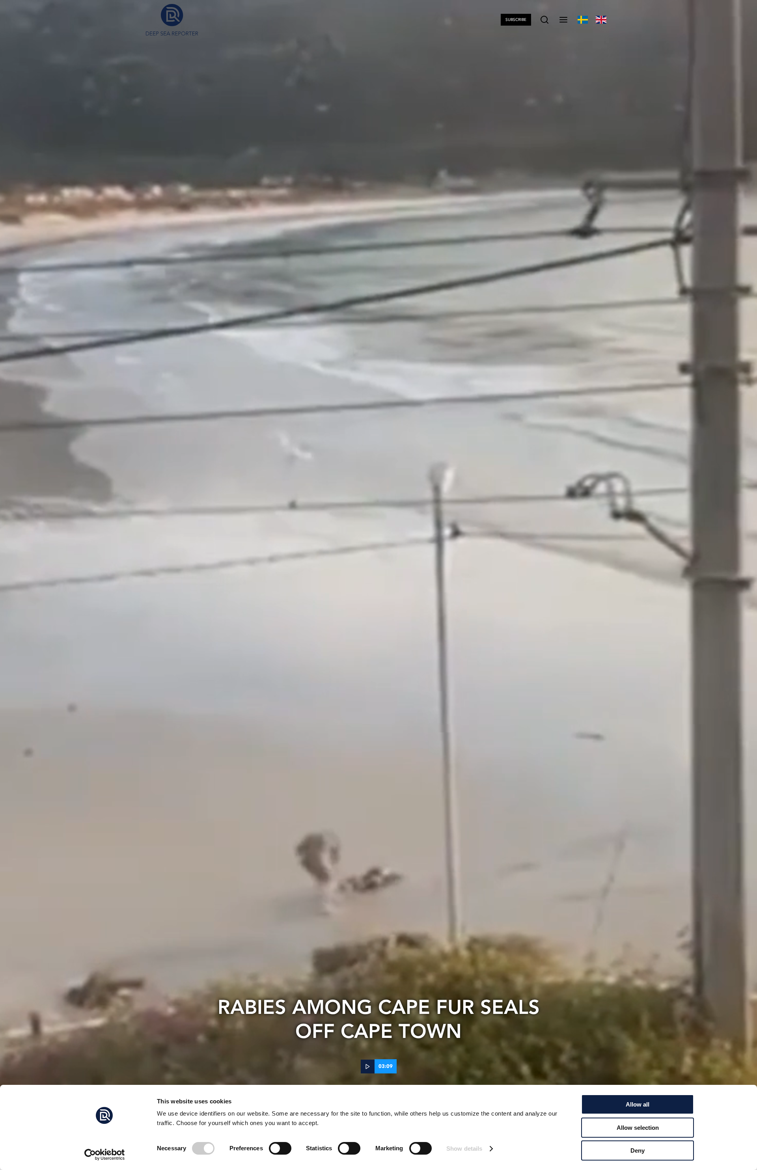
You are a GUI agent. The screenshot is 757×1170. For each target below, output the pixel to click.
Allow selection (638, 1127)
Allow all (637, 1104)
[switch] (280, 1148)
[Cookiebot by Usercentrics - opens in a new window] (104, 1155)
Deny (637, 1150)
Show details (464, 1148)
